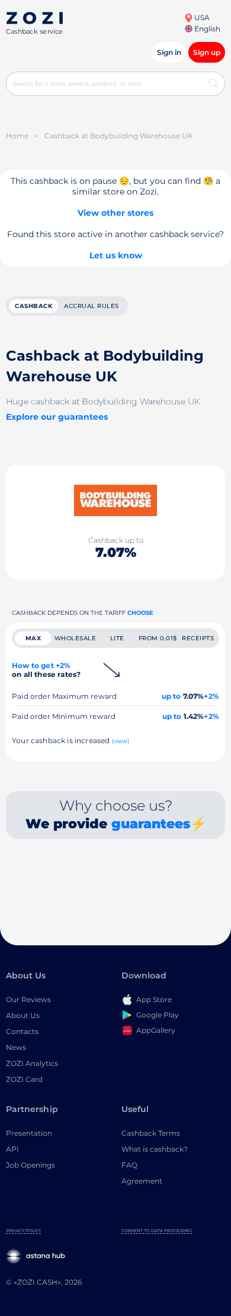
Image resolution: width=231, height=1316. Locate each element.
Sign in (169, 52)
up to (171, 696)
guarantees (150, 824)
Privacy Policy (23, 1230)
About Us (23, 1015)
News (16, 1047)
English (206, 29)
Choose (140, 613)
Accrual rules (91, 306)
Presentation (29, 1133)
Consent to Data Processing (156, 1230)
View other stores (115, 213)
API (12, 1149)
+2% (211, 696)
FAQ (129, 1165)
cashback (33, 306)
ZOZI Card (24, 1079)
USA (201, 17)
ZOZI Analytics (32, 1063)
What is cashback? (154, 1149)
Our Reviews (28, 999)
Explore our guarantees (57, 416)
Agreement (141, 1180)
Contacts (22, 1031)
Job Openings (30, 1165)
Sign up (206, 52)
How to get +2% (46, 670)
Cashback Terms (150, 1133)
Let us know (115, 255)
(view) (121, 741)
